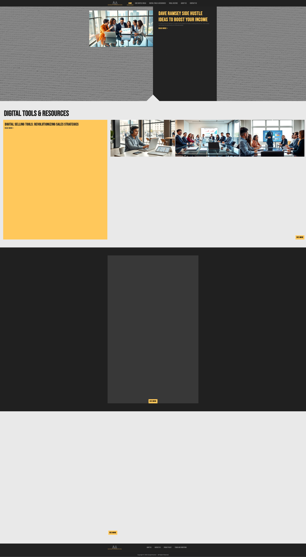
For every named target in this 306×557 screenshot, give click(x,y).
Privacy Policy (167, 547)
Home (130, 3)
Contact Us (193, 3)
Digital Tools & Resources (157, 3)
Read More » (163, 28)
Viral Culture (173, 3)
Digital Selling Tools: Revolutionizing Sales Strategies (42, 124)
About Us (184, 3)
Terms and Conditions (181, 547)
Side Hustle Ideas (140, 3)
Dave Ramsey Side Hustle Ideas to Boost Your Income (183, 16)
